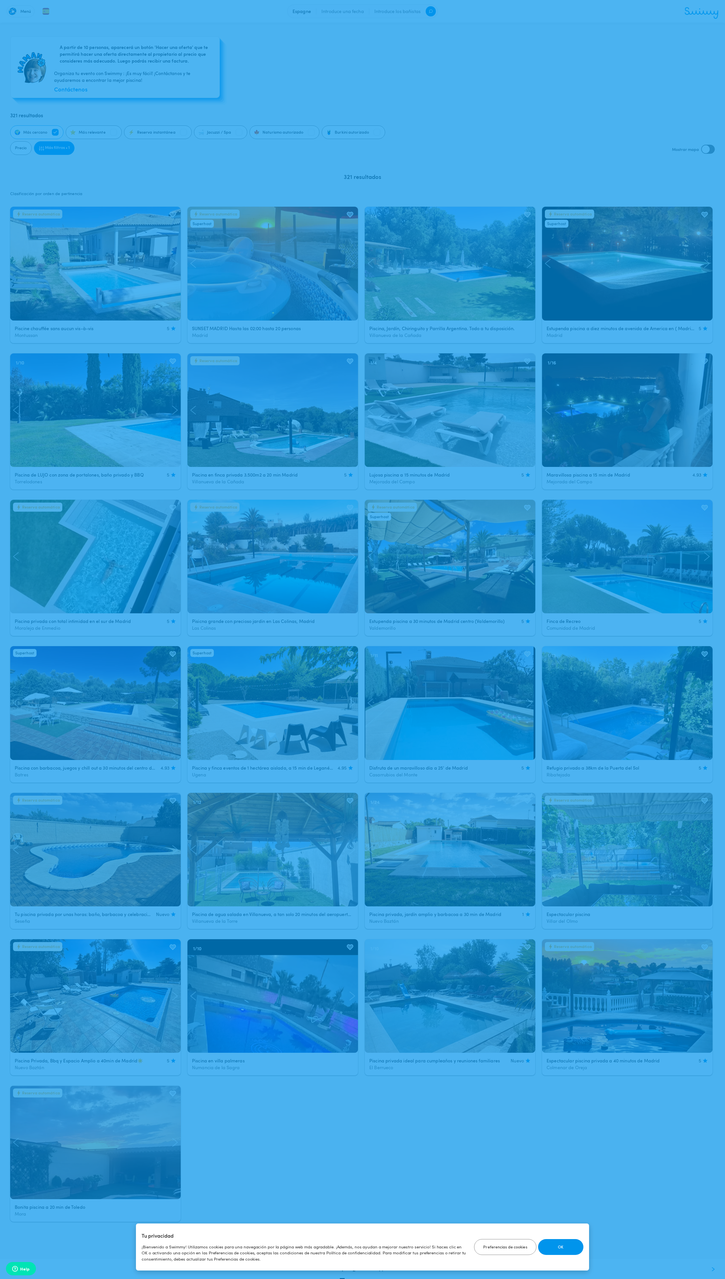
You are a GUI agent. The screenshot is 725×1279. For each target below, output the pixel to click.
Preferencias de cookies (505, 1247)
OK (560, 1247)
